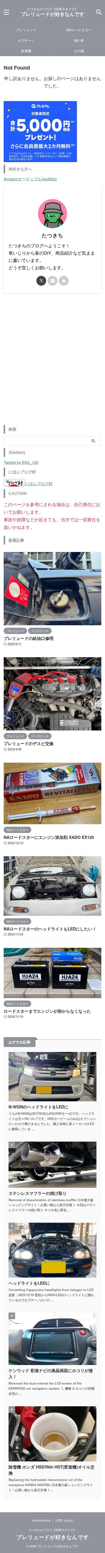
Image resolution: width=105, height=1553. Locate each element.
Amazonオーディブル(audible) (30, 179)
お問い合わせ (64, 1520)
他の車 (79, 40)
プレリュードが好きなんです (52, 14)
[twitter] (41, 281)
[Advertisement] (52, 362)
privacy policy (41, 1520)
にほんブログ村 (38, 483)
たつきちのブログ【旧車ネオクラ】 (52, 1530)
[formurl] (52, 281)
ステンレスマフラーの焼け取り (38, 1193)
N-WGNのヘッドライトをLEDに (38, 1107)
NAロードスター (79, 29)
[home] (64, 281)
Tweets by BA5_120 (21, 462)
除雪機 (26, 50)
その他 (79, 50)
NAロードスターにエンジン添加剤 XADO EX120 (49, 837)
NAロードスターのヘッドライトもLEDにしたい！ (50, 929)
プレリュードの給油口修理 (28, 638)
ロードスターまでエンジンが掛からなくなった (47, 1011)
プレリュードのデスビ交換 (28, 743)
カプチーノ (26, 40)
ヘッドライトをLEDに (29, 1283)
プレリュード (26, 29)
